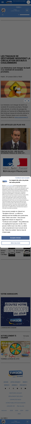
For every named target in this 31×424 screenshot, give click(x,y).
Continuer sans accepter (22, 178)
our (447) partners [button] (9, 185)
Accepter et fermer (15, 238)
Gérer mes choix (15, 243)
